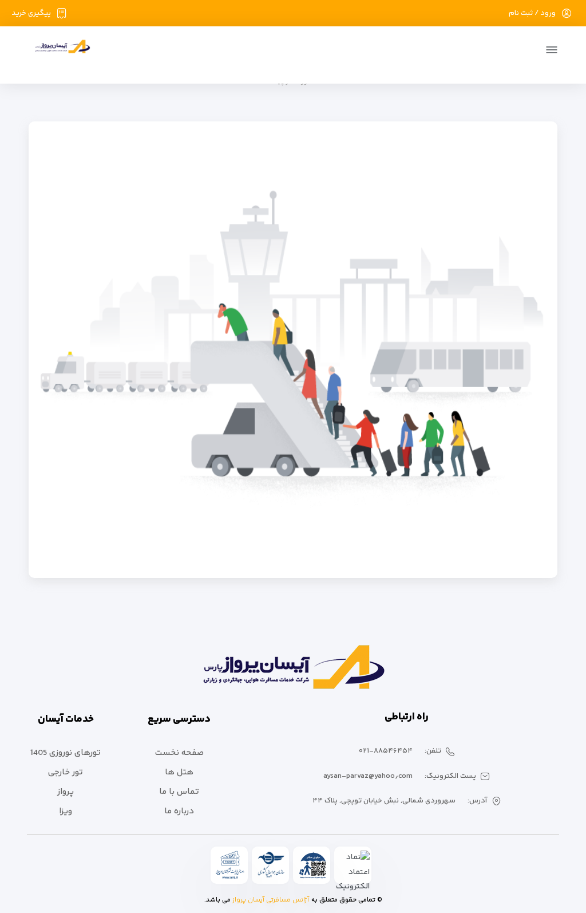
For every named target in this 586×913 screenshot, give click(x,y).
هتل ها (179, 772)
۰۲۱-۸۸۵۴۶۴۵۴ (386, 751)
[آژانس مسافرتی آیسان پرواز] (58, 51)
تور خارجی (65, 772)
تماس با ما (179, 791)
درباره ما (179, 811)
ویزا (65, 811)
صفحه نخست (179, 752)
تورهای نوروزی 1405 (65, 752)
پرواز (65, 791)
